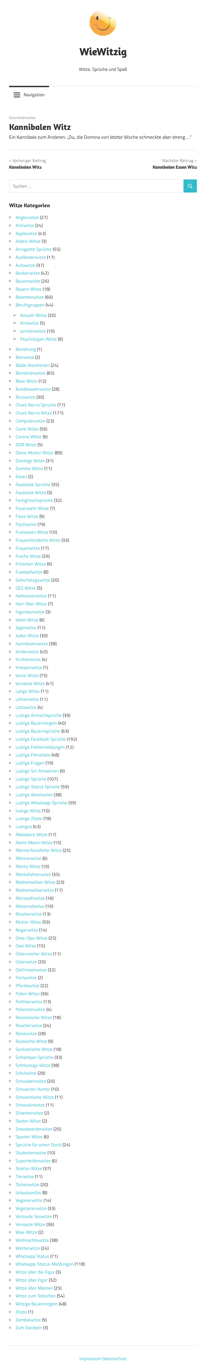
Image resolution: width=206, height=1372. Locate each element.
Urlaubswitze (28, 1192)
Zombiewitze (28, 1319)
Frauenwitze (28, 548)
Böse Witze (27, 381)
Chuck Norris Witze (34, 412)
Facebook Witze (31, 492)
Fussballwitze (29, 571)
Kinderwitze (27, 651)
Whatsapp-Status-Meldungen (44, 1263)
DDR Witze (26, 444)
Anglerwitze (27, 217)
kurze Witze (27, 675)
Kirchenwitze (28, 659)
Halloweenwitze (31, 595)
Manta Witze (28, 866)
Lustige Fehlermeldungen (40, 747)
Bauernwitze (28, 281)
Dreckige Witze (30, 460)
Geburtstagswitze (33, 580)
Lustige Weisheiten (34, 794)
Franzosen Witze (32, 532)
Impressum (90, 1358)
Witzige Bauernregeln (37, 1303)
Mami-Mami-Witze (34, 842)
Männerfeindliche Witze (39, 850)
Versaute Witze (30, 1224)
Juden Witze (27, 635)
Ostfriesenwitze (31, 969)
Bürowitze (25, 397)
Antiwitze (25, 225)
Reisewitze (26, 1033)
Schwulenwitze (30, 1104)
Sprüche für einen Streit (38, 1144)
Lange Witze (28, 691)
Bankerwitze (28, 273)
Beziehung (26, 349)
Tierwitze (25, 1176)
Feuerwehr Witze (32, 508)
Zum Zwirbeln (29, 1327)
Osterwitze (26, 961)
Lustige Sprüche (31, 778)
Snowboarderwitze (34, 1128)
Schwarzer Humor (33, 1089)
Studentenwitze (31, 1152)
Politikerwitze (29, 1001)
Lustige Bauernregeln (36, 723)
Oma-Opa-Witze (31, 938)
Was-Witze (26, 1232)
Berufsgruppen (30, 304)
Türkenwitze (27, 1184)
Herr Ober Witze (31, 603)
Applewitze (26, 233)
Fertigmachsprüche (34, 500)
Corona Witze (29, 436)
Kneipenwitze (29, 667)
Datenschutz (114, 1358)
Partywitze (26, 977)
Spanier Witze (29, 1136)
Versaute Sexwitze (34, 1216)
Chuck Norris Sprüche (36, 404)
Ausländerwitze (31, 257)
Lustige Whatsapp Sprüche (41, 802)
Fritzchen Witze (31, 563)
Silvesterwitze (29, 1112)
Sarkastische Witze (34, 1049)
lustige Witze (28, 810)
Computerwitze (30, 420)
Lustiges (24, 826)
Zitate (21, 1311)
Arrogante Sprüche (34, 249)
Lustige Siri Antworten (37, 770)
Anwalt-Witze (33, 315)
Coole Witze (27, 428)
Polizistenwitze (30, 1009)
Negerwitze (27, 930)
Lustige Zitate (29, 818)
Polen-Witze (28, 993)
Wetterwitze (28, 1248)
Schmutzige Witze (33, 1065)
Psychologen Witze (38, 339)
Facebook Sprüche (33, 484)
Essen (21, 476)
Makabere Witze (31, 834)
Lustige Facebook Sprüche (41, 739)
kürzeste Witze (30, 683)
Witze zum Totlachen (36, 1295)
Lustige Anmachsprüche (39, 715)
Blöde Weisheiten (33, 365)
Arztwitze (29, 323)
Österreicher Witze (34, 953)
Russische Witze (31, 1041)
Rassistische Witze (34, 1017)
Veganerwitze (29, 1200)
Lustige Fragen (30, 762)
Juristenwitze (33, 331)
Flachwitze (26, 524)
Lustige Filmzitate (33, 754)
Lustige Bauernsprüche (38, 731)
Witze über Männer (34, 1288)
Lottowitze (26, 707)
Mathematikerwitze (35, 890)
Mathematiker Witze (36, 882)
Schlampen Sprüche (34, 1057)
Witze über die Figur (35, 1272)
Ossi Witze (26, 945)
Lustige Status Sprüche (38, 786)
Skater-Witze (28, 1120)
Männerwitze (28, 858)
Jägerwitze (26, 627)
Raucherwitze (29, 1025)
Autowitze (25, 265)
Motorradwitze (30, 906)
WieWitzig (103, 51)
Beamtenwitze (30, 297)
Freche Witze (28, 556)
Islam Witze (27, 619)
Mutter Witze (28, 921)
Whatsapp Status (32, 1256)
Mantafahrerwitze (33, 874)
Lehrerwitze (27, 699)
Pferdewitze (27, 985)
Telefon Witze (29, 1168)
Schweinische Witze (35, 1097)
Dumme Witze (29, 468)
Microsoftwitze (30, 898)
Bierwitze (25, 357)
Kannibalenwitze (22, 117)
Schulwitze (26, 1073)
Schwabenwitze (31, 1081)
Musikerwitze (29, 913)
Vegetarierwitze (31, 1208)
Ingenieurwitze (30, 611)
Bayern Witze (29, 289)
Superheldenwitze (33, 1160)
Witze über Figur (32, 1280)
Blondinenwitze (31, 373)
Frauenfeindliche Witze (38, 540)
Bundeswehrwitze (33, 389)
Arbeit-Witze (28, 241)
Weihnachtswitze (32, 1240)
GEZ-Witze (26, 588)
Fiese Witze (27, 516)
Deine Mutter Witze (35, 452)
